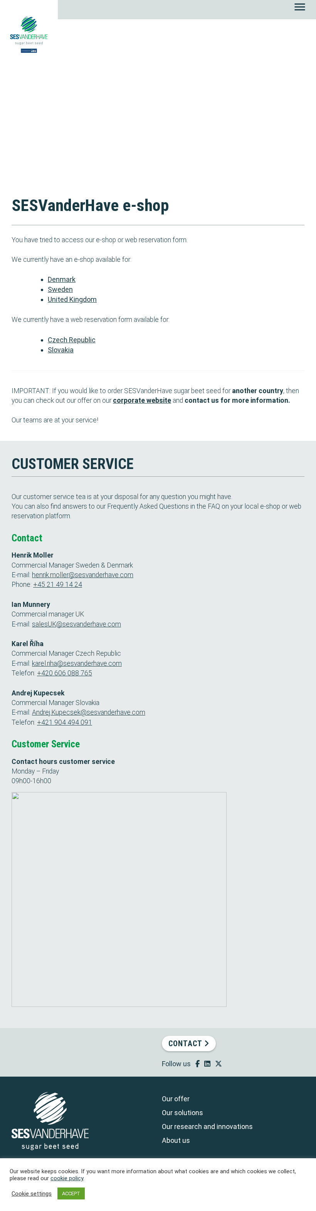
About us (176, 1140)
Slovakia (61, 350)
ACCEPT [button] (71, 1193)
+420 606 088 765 (64, 673)
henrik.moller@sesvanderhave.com (82, 575)
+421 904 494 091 (64, 722)
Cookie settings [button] (32, 1193)
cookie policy (66, 1178)
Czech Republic (72, 340)
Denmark (62, 279)
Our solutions (182, 1113)
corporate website (142, 400)
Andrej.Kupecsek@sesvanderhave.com (88, 712)
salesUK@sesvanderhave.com (76, 624)
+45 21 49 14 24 (57, 584)
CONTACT (186, 1043)
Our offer (176, 1099)
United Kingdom (72, 299)
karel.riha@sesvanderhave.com (77, 663)
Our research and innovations (207, 1126)
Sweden (60, 289)
